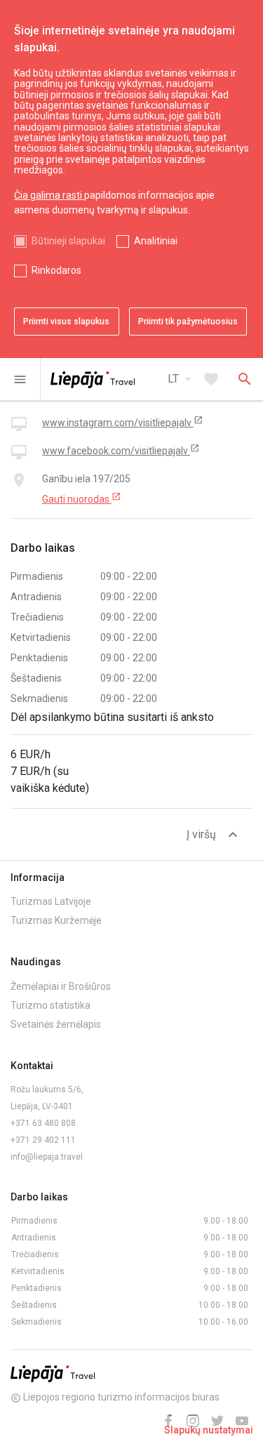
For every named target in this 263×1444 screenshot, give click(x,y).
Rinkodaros (56, 270)
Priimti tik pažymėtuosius (188, 321)
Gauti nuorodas (81, 498)
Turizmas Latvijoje (51, 901)
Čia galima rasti (49, 195)
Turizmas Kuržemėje (56, 920)
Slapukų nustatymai (208, 1430)
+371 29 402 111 (43, 1140)
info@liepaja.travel (47, 1157)
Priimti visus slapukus (66, 321)
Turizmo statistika (50, 1005)
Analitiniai (155, 240)
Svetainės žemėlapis (56, 1024)
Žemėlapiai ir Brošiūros (61, 986)
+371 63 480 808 (43, 1123)
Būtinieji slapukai (68, 240)
